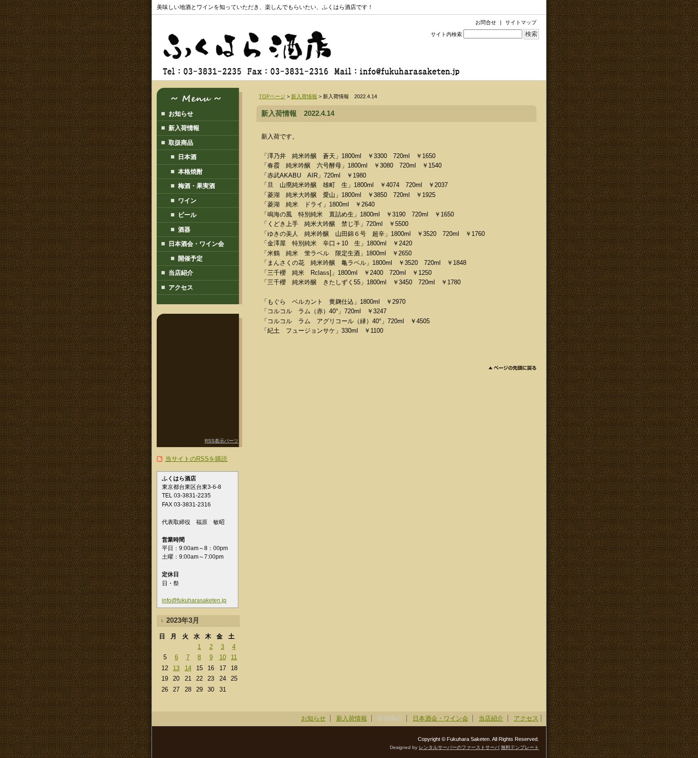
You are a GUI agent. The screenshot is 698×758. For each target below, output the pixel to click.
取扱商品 (181, 142)
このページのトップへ (513, 368)
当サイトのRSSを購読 (196, 458)
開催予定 (190, 258)
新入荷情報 (304, 96)
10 (222, 657)
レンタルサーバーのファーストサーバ (459, 747)
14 (188, 668)
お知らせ (181, 113)
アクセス (181, 287)
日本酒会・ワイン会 (196, 243)
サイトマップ (521, 22)
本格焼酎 (190, 171)
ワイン (187, 200)
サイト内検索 (446, 34)
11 (234, 657)
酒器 (184, 229)
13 (176, 668)
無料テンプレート (520, 747)
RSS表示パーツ (221, 440)
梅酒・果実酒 (196, 185)
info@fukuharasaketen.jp (194, 600)
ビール (187, 214)
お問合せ (485, 22)
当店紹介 (181, 272)
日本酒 (187, 156)
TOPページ (272, 96)
